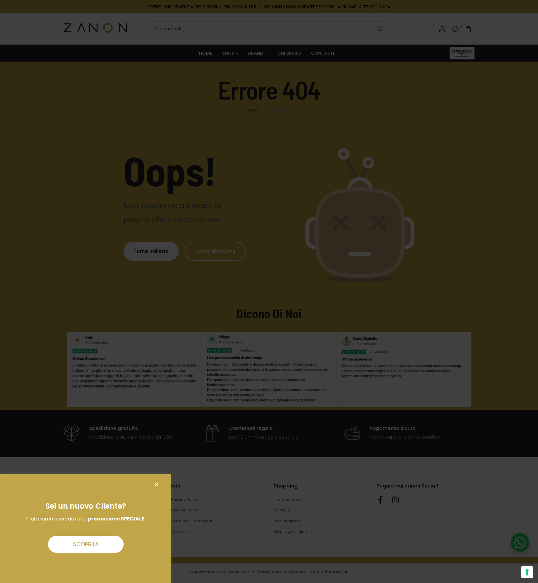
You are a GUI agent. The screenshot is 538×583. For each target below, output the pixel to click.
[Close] (156, 484)
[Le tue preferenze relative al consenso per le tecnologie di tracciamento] (527, 572)
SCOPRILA (86, 544)
